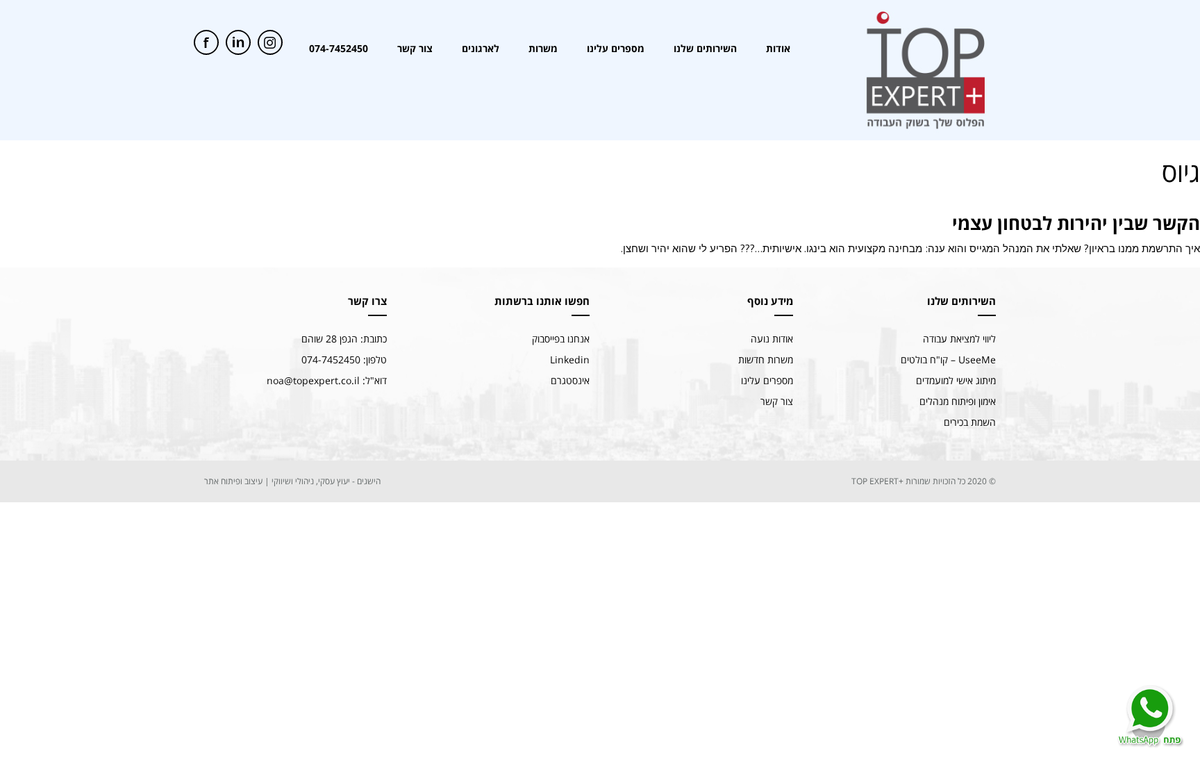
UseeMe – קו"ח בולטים (948, 359)
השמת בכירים (970, 422)
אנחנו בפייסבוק (561, 338)
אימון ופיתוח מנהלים (957, 401)
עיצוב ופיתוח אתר (233, 481)
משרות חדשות (765, 359)
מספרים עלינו (767, 380)
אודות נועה (772, 338)
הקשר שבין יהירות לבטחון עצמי (1076, 223)
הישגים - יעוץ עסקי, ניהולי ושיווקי (326, 481)
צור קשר (776, 401)
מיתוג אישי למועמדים (956, 380)
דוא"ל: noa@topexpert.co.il (327, 380)
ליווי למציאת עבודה (959, 338)
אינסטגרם (570, 380)
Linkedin (570, 359)
